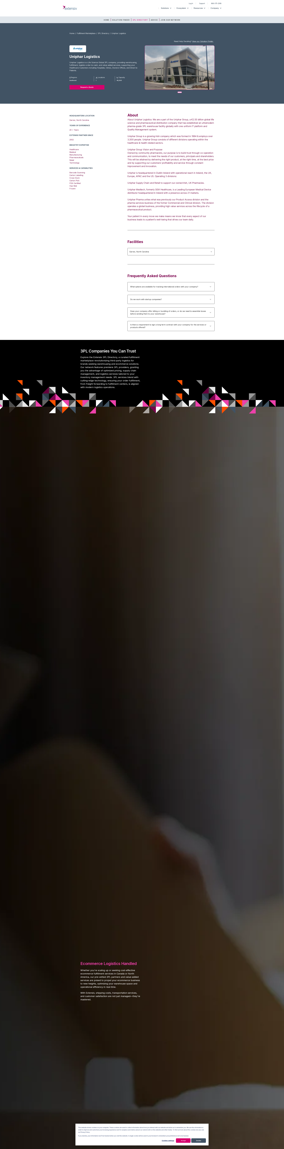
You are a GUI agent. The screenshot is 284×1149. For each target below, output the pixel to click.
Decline (198, 1140)
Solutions (165, 8)
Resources (198, 8)
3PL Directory (103, 33)
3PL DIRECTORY (140, 20)
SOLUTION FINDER (121, 20)
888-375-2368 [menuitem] (216, 3)
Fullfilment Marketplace (86, 33)
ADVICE (154, 20)
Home (71, 33)
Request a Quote (87, 87)
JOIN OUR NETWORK (170, 20)
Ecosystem (181, 8)
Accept (183, 1140)
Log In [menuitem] (191, 3)
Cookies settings (168, 1140)
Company (215, 8)
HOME (106, 20)
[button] (171, 251)
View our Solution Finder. (202, 41)
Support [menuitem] (202, 3)
